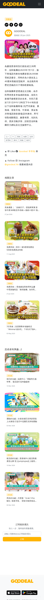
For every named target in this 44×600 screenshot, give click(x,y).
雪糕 (18, 136)
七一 (7, 136)
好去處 (10, 376)
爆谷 (15, 140)
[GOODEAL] (14, 4)
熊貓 (21, 140)
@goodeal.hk (12, 164)
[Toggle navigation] (39, 4)
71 (13, 136)
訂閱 (22, 539)
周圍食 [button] (8, 19)
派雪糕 (8, 140)
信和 (31, 136)
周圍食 (8, 204)
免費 (25, 136)
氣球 (28, 140)
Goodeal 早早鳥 (27, 151)
